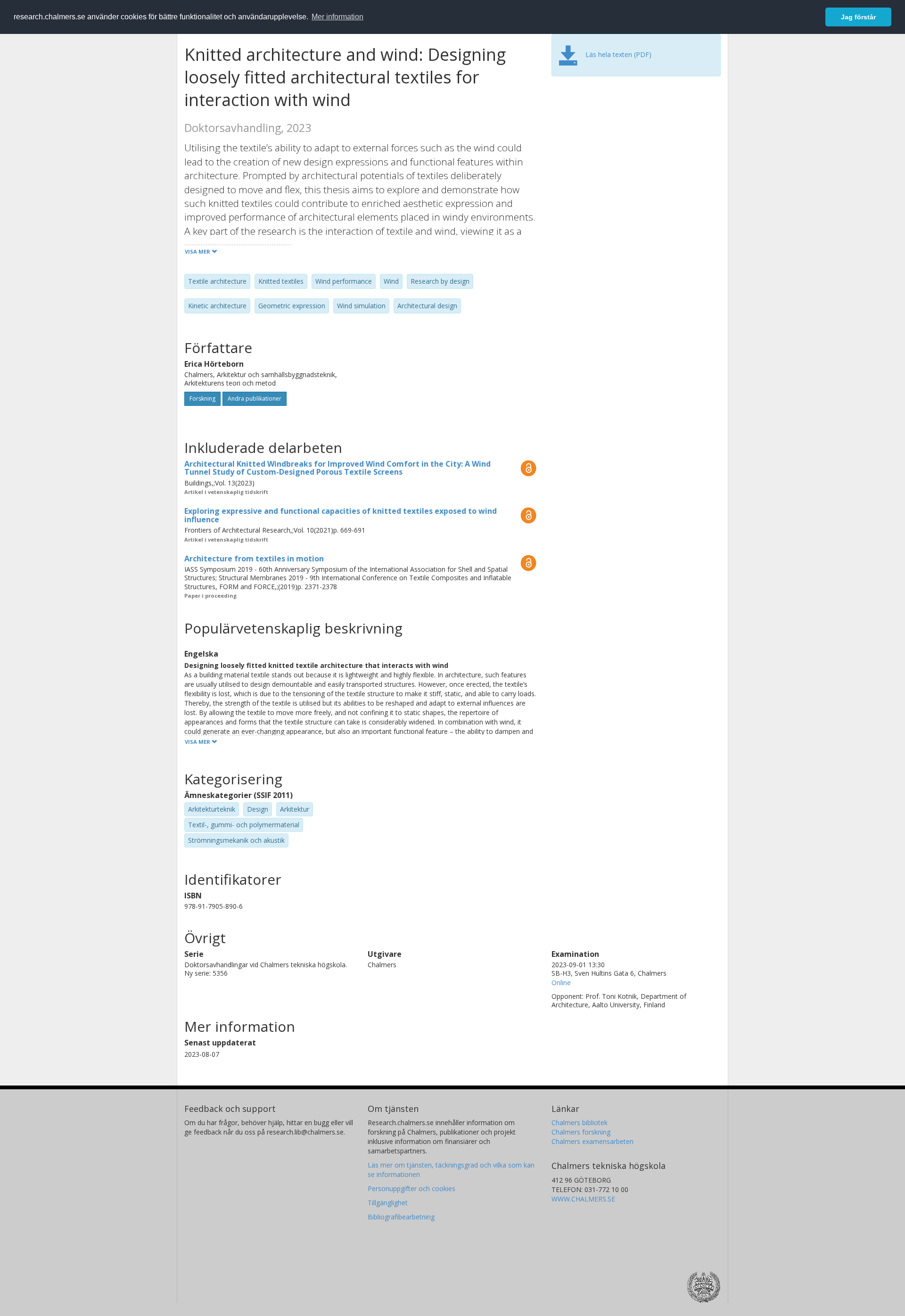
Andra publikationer (254, 399)
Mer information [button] (337, 17)
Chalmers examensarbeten (592, 1141)
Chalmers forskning (580, 1131)
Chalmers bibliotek (579, 1122)
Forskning (202, 399)
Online (561, 982)
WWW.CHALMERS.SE (583, 1198)
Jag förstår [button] (858, 17)
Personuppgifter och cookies (411, 1188)
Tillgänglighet (388, 1202)
